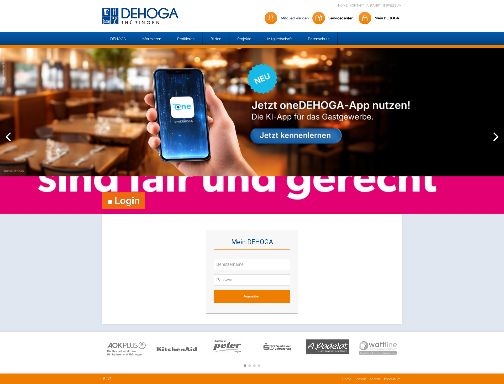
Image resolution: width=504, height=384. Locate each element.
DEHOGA (118, 39)
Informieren (151, 39)
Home (343, 5)
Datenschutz (318, 39)
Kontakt (357, 5)
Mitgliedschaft (279, 39)
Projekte (244, 39)
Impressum (392, 5)
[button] (118, 38)
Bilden (216, 39)
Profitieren (186, 39)
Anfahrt (373, 5)
